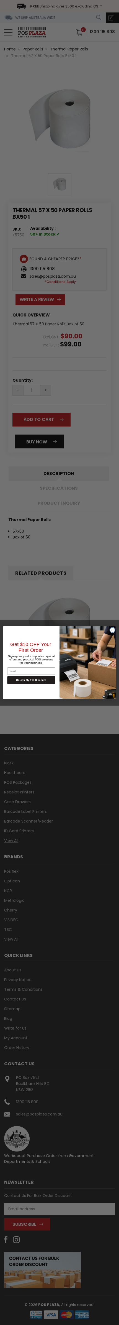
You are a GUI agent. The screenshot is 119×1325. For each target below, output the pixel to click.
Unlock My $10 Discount (31, 679)
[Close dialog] (112, 629)
